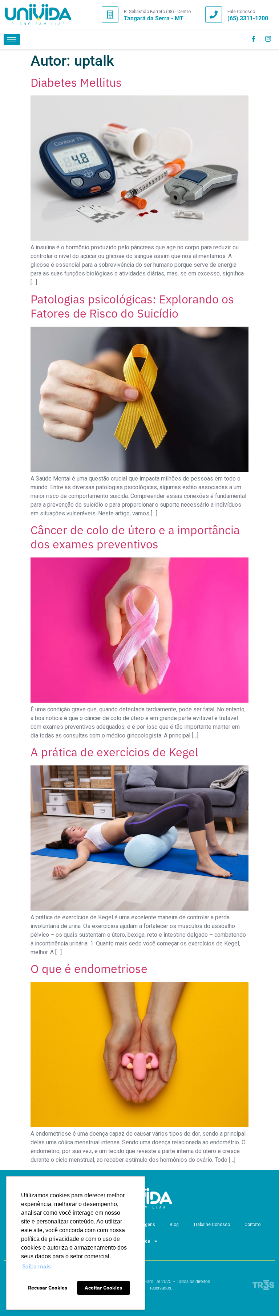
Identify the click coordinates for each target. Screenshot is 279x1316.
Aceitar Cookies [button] (103, 1287)
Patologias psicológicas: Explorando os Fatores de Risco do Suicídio (132, 306)
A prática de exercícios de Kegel (114, 752)
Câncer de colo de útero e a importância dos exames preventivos (135, 537)
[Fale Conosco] (213, 14)
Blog (174, 1224)
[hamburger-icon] (12, 39)
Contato (252, 1224)
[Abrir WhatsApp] (261, 1298)
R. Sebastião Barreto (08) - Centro (157, 11)
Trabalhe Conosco (211, 1224)
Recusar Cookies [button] (47, 1287)
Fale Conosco (241, 11)
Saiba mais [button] (36, 1266)
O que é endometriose (89, 968)
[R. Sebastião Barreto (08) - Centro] (110, 14)
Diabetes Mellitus (76, 82)
